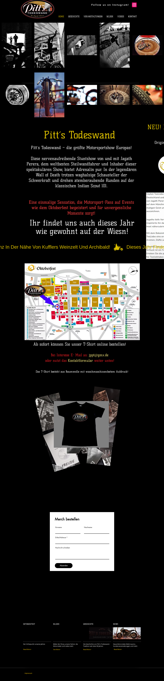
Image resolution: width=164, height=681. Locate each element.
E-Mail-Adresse (60, 537)
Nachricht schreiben (62, 548)
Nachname (88, 527)
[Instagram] (134, 5)
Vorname (58, 527)
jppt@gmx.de (98, 355)
